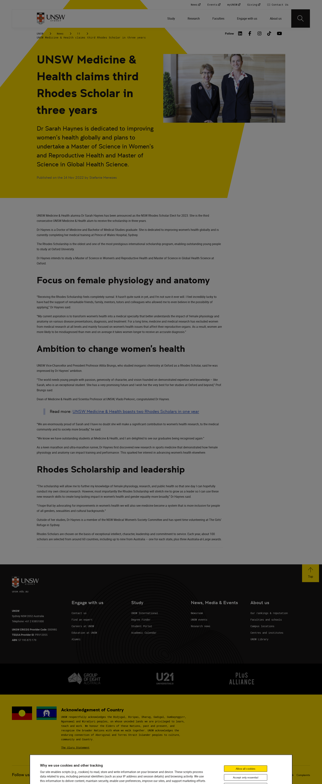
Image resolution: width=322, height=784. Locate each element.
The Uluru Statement (75, 747)
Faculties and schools (266, 619)
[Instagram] (259, 33)
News (60, 33)
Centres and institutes (266, 632)
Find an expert (82, 619)
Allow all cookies (245, 768)
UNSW (40, 33)
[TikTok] (269, 33)
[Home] (51, 18)
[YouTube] (279, 33)
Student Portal (141, 626)
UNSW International (144, 613)
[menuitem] (171, 18)
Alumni (76, 639)
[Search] (300, 18)
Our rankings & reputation (269, 613)
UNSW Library (259, 639)
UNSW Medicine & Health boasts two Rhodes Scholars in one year (135, 411)
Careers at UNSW (83, 626)
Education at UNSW (84, 632)
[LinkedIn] (240, 33)
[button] (310, 573)
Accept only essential (245, 777)
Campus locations (262, 626)
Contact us (79, 613)
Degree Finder (141, 619)
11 (78, 33)
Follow (229, 33)
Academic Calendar (144, 632)
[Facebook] (250, 33)
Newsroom (197, 613)
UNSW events (199, 619)
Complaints (303, 775)
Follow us (21, 774)
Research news (200, 626)
